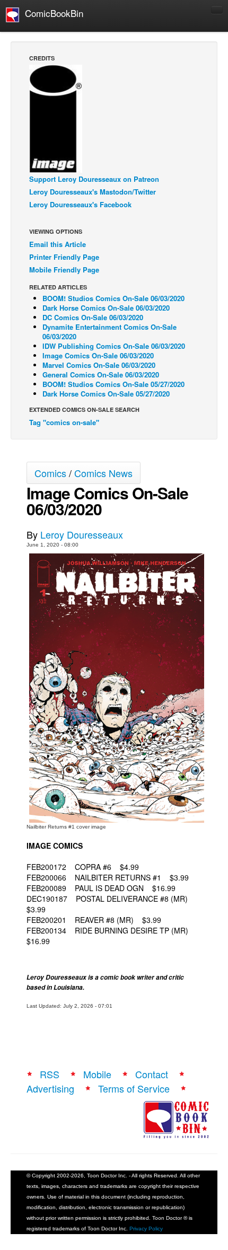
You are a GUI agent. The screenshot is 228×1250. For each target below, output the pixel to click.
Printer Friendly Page (64, 257)
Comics (50, 473)
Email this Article (57, 244)
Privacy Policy (146, 1228)
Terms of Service (134, 1088)
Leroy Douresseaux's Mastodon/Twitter (92, 192)
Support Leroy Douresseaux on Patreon (94, 179)
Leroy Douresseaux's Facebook (80, 204)
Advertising (50, 1088)
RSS (49, 1074)
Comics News (103, 473)
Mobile (97, 1074)
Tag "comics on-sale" (64, 422)
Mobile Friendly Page (64, 270)
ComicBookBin (51, 13)
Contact (151, 1074)
